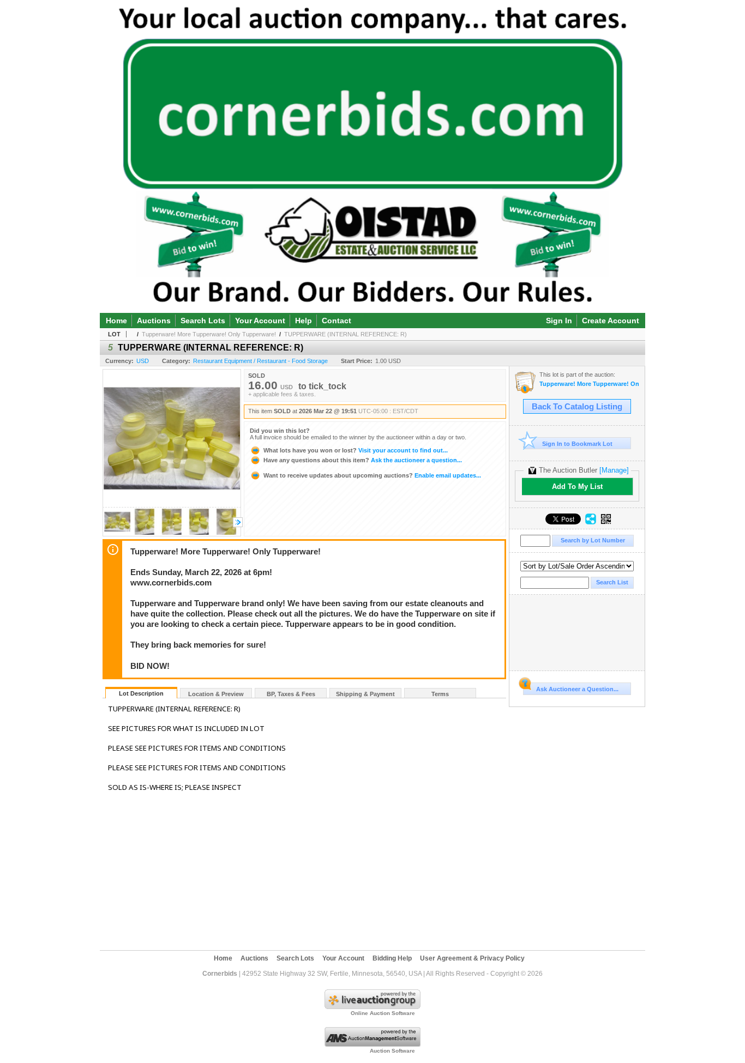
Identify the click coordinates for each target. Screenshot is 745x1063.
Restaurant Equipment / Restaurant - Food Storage (260, 361)
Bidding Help (392, 958)
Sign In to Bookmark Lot (577, 443)
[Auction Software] (372, 1044)
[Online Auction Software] (372, 1007)
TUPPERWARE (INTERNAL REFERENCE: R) (345, 334)
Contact (336, 320)
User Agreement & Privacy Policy (472, 958)
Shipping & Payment (365, 694)
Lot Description (141, 693)
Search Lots (203, 320)
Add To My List (577, 486)
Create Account (610, 320)
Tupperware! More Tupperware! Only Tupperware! (209, 334)
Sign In (559, 320)
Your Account (260, 320)
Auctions (154, 320)
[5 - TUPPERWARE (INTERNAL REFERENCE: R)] (117, 533)
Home (116, 320)
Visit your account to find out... (355, 450)
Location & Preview (216, 694)
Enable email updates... (372, 475)
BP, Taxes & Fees (291, 694)
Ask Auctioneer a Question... (577, 689)
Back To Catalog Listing (577, 406)
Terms (440, 694)
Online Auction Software (383, 1013)
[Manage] (614, 470)
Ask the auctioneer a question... (362, 460)
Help (303, 320)
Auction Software (392, 1051)
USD (142, 361)
